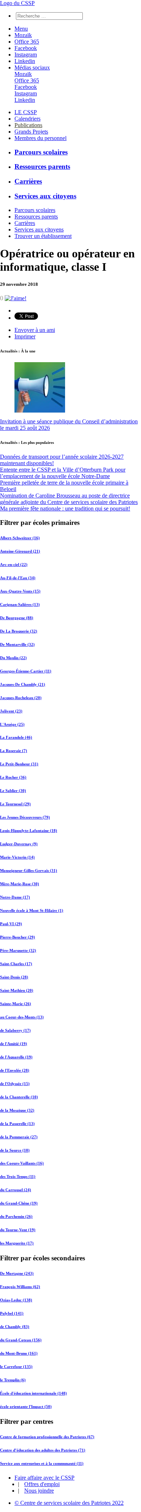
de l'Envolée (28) (14, 1070)
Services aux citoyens (45, 196)
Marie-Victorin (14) (17, 857)
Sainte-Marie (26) (15, 1004)
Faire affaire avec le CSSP (44, 1478)
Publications (28, 125)
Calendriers (27, 119)
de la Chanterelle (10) (19, 1097)
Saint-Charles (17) (16, 964)
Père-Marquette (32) (18, 950)
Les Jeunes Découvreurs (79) (25, 817)
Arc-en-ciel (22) (13, 564)
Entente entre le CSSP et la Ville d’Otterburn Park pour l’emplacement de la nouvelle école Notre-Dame (62, 473)
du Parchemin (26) (16, 1216)
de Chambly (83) (14, 1326)
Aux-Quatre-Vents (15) (20, 591)
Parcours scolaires (41, 152)
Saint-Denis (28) (14, 977)
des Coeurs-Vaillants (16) (22, 1163)
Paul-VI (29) (11, 924)
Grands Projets (31, 132)
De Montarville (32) (17, 644)
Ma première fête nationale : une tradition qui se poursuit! (65, 508)
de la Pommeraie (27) (19, 1137)
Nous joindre (39, 1491)
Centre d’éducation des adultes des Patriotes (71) (42, 1450)
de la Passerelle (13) (17, 1123)
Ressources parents (42, 166)
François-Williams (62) (20, 1286)
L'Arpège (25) (12, 724)
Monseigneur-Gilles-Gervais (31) (28, 870)
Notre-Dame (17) (15, 897)
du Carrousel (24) (15, 1190)
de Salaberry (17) (15, 1030)
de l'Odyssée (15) (15, 1083)
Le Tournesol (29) (15, 804)
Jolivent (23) (11, 711)
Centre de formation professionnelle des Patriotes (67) (47, 1437)
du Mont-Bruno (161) (19, 1353)
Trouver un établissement (43, 236)
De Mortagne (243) (17, 1273)
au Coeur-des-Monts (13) (22, 1017)
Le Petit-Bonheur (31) (19, 764)
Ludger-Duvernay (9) (19, 844)
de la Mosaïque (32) (17, 1110)
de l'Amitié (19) (13, 1043)
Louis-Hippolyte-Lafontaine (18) (28, 830)
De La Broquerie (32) (18, 631)
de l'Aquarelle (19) (16, 1057)
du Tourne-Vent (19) (17, 1230)
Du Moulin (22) (13, 658)
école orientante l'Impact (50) (26, 1406)
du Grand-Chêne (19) (19, 1203)
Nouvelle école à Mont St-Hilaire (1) (31, 910)
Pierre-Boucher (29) (17, 937)
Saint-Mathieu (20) (16, 990)
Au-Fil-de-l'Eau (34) (17, 578)
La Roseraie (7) (13, 750)
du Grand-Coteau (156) (21, 1340)
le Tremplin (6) (13, 1380)
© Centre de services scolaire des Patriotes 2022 (69, 1503)
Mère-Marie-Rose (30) (19, 884)
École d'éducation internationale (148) (33, 1393)
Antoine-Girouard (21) (20, 551)
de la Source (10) (15, 1150)
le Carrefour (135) (16, 1366)
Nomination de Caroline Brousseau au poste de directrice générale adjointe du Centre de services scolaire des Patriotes (69, 498)
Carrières (28, 181)
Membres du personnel (40, 138)
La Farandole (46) (16, 737)
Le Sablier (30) (13, 790)
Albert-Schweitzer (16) (20, 538)
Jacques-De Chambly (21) (22, 684)
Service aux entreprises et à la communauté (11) (42, 1463)
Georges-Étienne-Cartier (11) (25, 671)
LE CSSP (25, 112)
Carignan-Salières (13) (20, 604)
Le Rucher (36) (13, 777)
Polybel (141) (12, 1313)
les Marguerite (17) (17, 1243)
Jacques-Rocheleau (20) (21, 698)
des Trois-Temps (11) (17, 1176)
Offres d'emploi (42, 1484)
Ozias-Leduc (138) (16, 1300)
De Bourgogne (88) (16, 618)
